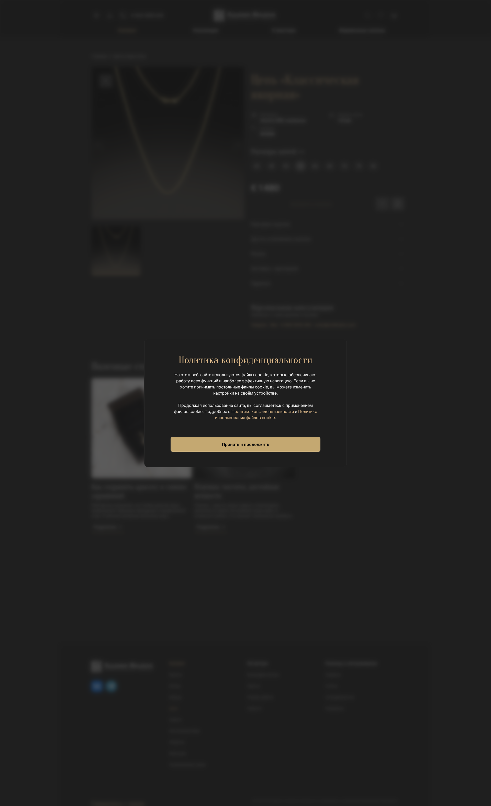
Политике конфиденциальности (262, 411)
